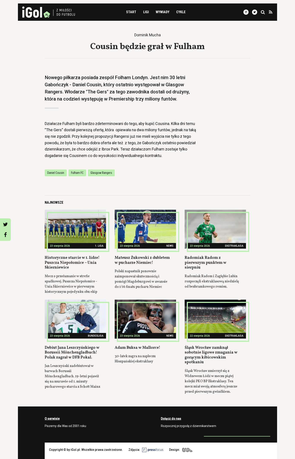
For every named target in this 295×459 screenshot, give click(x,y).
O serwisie (52, 418)
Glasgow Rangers (101, 172)
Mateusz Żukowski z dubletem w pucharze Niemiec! (142, 260)
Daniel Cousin (55, 172)
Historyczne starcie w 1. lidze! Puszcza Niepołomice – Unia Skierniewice (72, 262)
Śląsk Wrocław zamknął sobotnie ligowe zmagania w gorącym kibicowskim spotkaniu (211, 355)
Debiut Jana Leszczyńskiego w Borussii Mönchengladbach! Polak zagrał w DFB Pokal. (72, 352)
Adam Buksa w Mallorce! (137, 347)
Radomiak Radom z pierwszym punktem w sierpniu (205, 262)
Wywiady (162, 12)
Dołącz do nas (171, 418)
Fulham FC (77, 172)
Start (131, 12)
